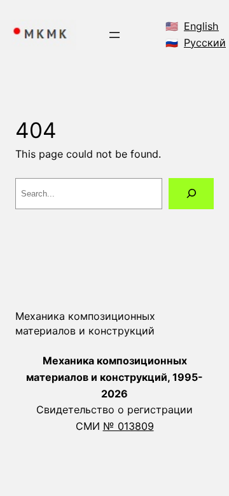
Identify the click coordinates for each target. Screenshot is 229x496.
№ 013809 (128, 426)
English (201, 26)
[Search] (191, 193)
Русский (205, 42)
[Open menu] (114, 35)
